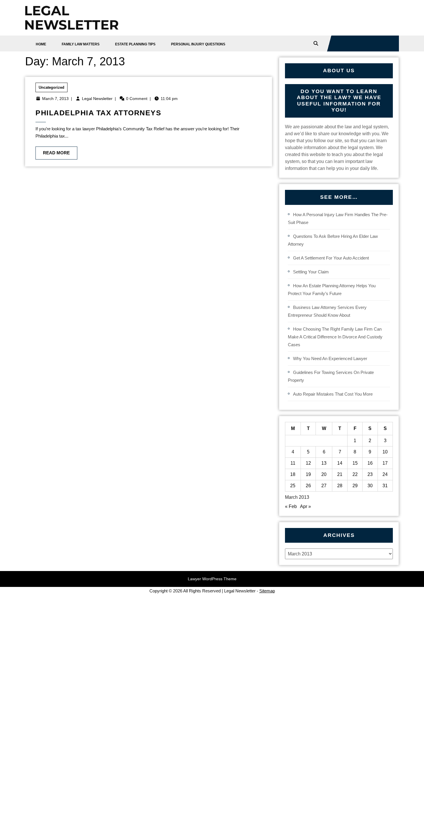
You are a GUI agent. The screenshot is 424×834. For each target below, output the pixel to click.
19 (308, 474)
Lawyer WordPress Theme (212, 579)
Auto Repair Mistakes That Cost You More (333, 394)
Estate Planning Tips (135, 44)
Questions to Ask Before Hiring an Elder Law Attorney (333, 240)
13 (324, 463)
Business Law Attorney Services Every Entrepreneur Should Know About (327, 311)
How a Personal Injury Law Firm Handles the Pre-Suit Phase (338, 218)
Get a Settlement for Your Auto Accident (331, 257)
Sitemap (267, 590)
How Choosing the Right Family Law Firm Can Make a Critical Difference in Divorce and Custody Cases (335, 337)
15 (355, 463)
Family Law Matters (81, 44)
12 (308, 463)
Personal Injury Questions (198, 44)
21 (339, 474)
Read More (52, 151)
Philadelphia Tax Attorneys (98, 113)
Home (41, 44)
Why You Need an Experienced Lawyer (330, 358)
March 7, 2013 (55, 98)
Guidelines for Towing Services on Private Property (331, 376)
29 (355, 485)
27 (324, 485)
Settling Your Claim (311, 271)
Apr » (305, 506)
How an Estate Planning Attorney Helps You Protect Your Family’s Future (332, 289)
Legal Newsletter (97, 98)
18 (292, 474)
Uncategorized (51, 87)
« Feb (291, 506)
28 (339, 485)
